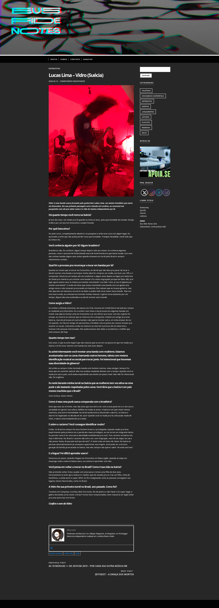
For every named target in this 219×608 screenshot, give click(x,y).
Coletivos (146, 90)
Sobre (63, 59)
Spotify (143, 210)
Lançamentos (148, 112)
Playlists (146, 122)
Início (53, 59)
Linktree (143, 216)
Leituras (145, 117)
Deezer (143, 213)
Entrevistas (54, 68)
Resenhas (146, 127)
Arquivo (88, 59)
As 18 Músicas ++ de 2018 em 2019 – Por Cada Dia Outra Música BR (88, 564)
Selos (144, 133)
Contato (75, 59)
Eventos (145, 106)
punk (77, 553)
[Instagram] (51, 548)
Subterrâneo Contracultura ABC (153, 226)
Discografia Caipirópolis (153, 96)
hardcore (69, 553)
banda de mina (56, 553)
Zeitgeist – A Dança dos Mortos (114, 573)
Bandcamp (144, 207)
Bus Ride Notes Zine (148, 224)
